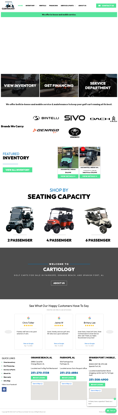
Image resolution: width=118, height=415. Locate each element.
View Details (67, 176)
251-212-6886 (69, 372)
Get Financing (9, 366)
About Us (7, 373)
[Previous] (8, 332)
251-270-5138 (40, 372)
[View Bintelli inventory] (45, 118)
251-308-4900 (98, 379)
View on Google (28, 343)
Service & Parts (9, 370)
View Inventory (9, 362)
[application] (35, 5)
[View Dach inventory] (103, 119)
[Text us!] (111, 411)
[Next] (109, 332)
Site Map (7, 381)
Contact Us (107, 5)
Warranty (7, 377)
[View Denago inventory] (45, 131)
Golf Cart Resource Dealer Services (23, 412)
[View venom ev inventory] (75, 132)
